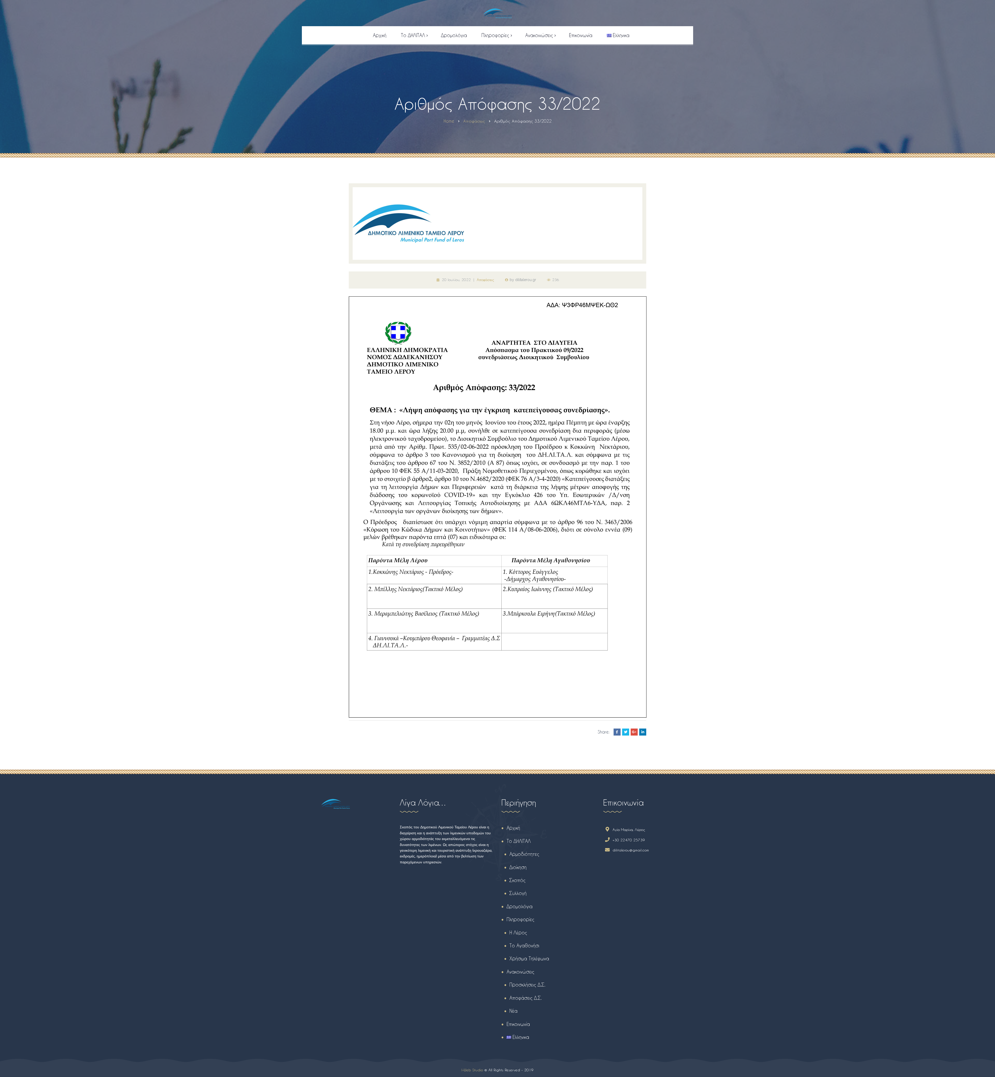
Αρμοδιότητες (524, 854)
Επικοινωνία (518, 1024)
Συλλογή (518, 893)
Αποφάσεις (485, 279)
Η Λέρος (518, 932)
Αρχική (513, 827)
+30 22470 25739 (629, 840)
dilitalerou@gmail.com (631, 850)
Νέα (513, 1010)
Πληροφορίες (520, 919)
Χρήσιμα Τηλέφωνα (529, 958)
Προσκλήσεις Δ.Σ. (527, 984)
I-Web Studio (472, 1070)
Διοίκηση (518, 867)
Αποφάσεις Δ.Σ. (525, 998)
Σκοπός (517, 880)
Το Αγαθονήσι (524, 945)
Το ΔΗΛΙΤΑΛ (519, 841)
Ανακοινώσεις (520, 971)
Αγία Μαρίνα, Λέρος (629, 829)
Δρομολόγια (519, 906)
